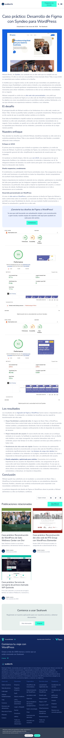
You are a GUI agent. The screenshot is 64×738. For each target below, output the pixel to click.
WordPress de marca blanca (31, 686)
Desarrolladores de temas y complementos (31, 704)
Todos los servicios (42, 721)
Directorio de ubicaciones (6, 707)
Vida (3, 700)
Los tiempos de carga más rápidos (42, 451)
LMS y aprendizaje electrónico (17, 702)
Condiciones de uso (56, 691)
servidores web (31, 695)
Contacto (54, 707)
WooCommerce (43, 708)
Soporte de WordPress (42, 712)
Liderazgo (5, 691)
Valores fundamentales (6, 695)
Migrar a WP (43, 702)
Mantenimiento (43, 717)
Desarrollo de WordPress (43, 691)
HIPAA (16, 717)
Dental (16, 710)
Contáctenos (32, 223)
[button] (51, 498)
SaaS (15, 693)
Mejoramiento (43, 698)
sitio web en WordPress (18, 196)
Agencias (29, 698)
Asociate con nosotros (30, 722)
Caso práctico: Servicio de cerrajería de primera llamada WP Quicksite (15, 585)
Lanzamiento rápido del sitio (43, 686)
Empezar (54, 704)
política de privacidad (55, 696)
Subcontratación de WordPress (31, 691)
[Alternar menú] (61, 4)
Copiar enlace (42, 498)
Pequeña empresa (16, 689)
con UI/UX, (35, 158)
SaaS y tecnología (32, 709)
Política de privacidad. (24, 733)
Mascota (4, 715)
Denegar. (37, 735)
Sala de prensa (6, 688)
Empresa (16, 685)
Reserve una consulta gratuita (57, 711)
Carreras (4, 703)
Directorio (17, 713)
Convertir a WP (43, 705)
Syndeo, (17, 74)
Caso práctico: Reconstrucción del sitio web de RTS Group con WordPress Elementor (46, 538)
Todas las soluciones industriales (17, 722)
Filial (28, 712)
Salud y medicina (19, 696)
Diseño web (42, 695)
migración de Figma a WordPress (27, 413)
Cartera (4, 718)
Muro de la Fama (7, 711)
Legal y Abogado (19, 707)
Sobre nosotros (6, 685)
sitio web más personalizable (35, 95)
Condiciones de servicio (56, 686)
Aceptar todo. (28, 735)
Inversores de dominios (31, 716)
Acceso (54, 700)
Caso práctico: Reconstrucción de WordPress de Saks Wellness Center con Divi (15, 538)
